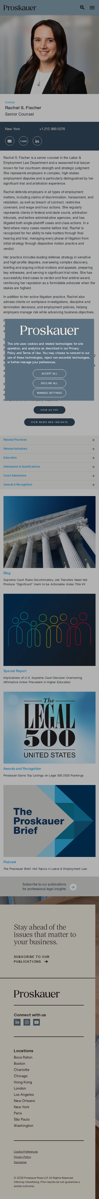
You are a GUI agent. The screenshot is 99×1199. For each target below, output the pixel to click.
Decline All (49, 384)
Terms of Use (32, 353)
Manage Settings (49, 393)
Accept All (50, 374)
